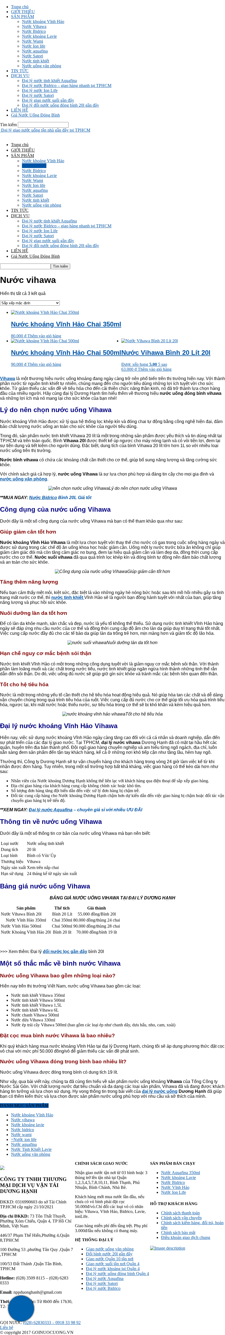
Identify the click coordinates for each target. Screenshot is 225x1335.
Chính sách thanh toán (180, 1213)
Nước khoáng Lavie (39, 36)
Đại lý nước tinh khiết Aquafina (49, 80)
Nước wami (21, 1134)
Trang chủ (20, 6)
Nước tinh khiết (35, 61)
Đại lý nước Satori (38, 95)
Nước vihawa (23, 1119)
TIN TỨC (20, 70)
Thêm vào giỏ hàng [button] (44, 336)
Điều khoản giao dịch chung (185, 1237)
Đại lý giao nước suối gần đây (48, 100)
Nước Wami (32, 41)
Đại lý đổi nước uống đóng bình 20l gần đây (60, 105)
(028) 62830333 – (39, 1322)
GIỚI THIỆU (23, 11)
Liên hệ (6, 1327)
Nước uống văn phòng (41, 65)
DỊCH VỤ (20, 75)
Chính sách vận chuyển (181, 1217)
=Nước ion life (23, 1139)
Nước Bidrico (34, 31)
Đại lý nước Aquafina (50, 809)
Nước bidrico (22, 1129)
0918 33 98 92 (68, 1322)
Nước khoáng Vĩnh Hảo (43, 21)
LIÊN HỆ (19, 110)
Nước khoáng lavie (27, 1124)
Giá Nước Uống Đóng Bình (35, 115)
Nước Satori (32, 56)
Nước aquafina (35, 51)
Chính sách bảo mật (178, 1232)
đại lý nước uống (160, 1091)
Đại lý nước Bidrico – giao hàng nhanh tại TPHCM (66, 85)
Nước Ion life (33, 46)
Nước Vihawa (34, 26)
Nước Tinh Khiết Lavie (31, 1149)
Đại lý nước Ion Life (40, 90)
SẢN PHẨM (22, 16)
